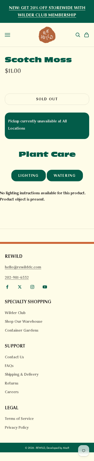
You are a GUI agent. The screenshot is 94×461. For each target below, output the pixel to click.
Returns (11, 383)
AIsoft (66, 448)
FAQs (9, 365)
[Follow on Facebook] (7, 286)
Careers (12, 392)
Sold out (47, 99)
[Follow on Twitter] (19, 286)
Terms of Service (19, 418)
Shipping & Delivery (22, 374)
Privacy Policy (17, 427)
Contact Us (14, 357)
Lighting (28, 175)
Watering (65, 175)
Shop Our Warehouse (23, 321)
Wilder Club (15, 312)
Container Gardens (21, 330)
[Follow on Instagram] (32, 286)
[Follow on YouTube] (44, 286)
